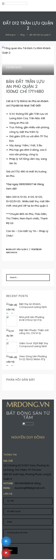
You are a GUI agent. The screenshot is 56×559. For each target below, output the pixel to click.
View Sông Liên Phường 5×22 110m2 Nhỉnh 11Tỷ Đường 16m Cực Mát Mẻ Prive (33, 358)
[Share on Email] (26, 447)
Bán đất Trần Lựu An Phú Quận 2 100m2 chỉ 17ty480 (25, 86)
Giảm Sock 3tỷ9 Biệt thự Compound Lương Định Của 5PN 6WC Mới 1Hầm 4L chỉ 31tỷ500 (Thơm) (33, 345)
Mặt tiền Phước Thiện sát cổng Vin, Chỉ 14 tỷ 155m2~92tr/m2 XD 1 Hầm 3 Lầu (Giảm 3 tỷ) (34, 332)
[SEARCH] (44, 277)
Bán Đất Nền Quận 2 (18, 249)
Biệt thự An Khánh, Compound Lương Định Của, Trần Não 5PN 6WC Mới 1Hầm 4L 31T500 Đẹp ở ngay (33, 305)
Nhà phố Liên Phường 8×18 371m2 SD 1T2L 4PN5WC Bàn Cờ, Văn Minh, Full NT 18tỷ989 (32, 318)
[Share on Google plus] (15, 447)
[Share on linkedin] (20, 447)
